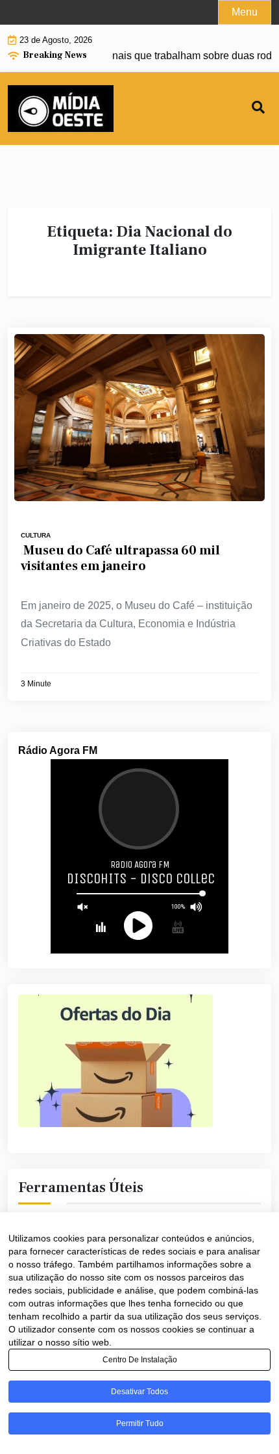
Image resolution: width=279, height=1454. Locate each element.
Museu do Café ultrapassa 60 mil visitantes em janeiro (120, 558)
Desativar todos (139, 1391)
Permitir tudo (140, 1423)
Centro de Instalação (140, 1359)
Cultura (36, 535)
